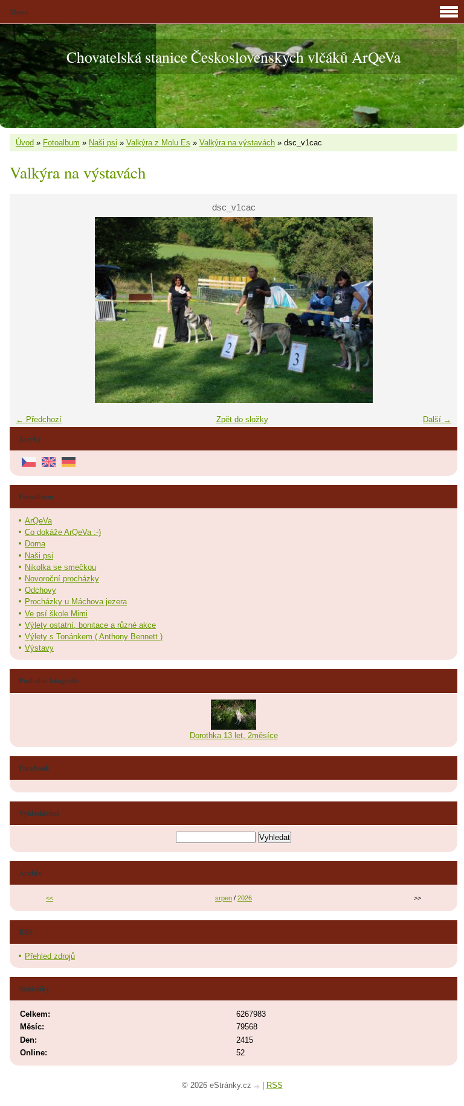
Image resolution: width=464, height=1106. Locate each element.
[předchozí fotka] (29, 310)
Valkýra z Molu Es (158, 142)
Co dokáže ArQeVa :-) (63, 532)
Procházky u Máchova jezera (76, 601)
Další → (437, 419)
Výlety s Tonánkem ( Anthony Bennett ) (94, 636)
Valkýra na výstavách (237, 142)
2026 (244, 898)
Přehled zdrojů (50, 956)
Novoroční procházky (62, 578)
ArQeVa (38, 520)
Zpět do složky (242, 419)
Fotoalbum (61, 142)
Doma (35, 543)
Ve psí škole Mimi (56, 613)
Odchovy (40, 590)
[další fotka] (437, 310)
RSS (274, 1085)
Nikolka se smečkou (60, 567)
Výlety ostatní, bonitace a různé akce (90, 625)
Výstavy (39, 648)
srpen (223, 898)
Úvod (25, 142)
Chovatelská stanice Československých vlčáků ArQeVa (233, 56)
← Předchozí (39, 419)
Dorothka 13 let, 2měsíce (234, 735)
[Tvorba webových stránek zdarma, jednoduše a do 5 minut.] (258, 1086)
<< (49, 898)
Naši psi (103, 142)
